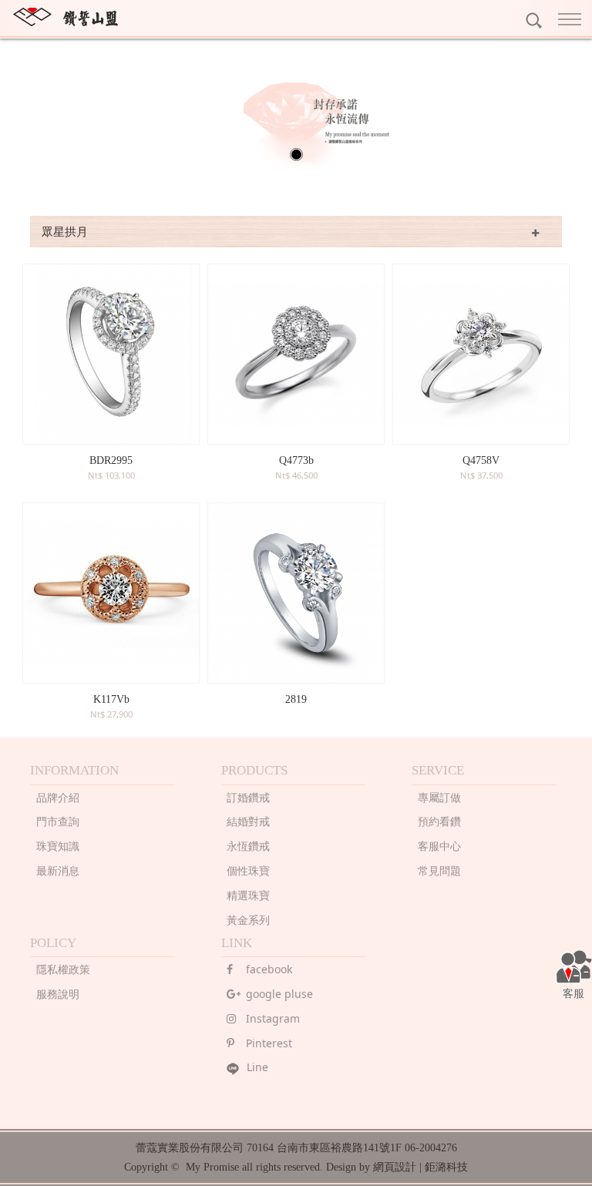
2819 (296, 699)
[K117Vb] (111, 593)
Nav (572, 19)
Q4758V (481, 460)
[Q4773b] (296, 354)
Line (257, 1067)
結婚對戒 (248, 821)
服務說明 (57, 993)
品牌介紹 (57, 797)
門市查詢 (57, 821)
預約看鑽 (439, 821)
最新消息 (57, 870)
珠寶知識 (57, 845)
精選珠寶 (248, 895)
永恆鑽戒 (248, 845)
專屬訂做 (439, 797)
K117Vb (111, 699)
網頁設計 (394, 1167)
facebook (269, 969)
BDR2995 (111, 460)
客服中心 (439, 845)
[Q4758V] (481, 354)
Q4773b (296, 460)
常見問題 (439, 870)
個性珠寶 (248, 870)
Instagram (273, 1018)
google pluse (279, 993)
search (534, 20)
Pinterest (269, 1043)
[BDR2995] (111, 354)
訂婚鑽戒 (248, 797)
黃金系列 (248, 919)
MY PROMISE (65, 17)
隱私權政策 (63, 969)
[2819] (296, 593)
